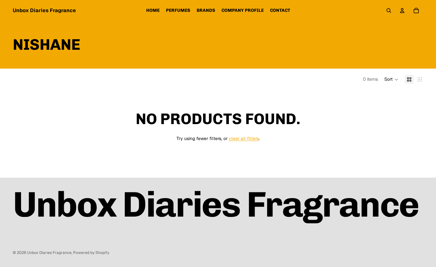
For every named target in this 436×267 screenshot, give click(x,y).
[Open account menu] (402, 11)
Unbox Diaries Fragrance (49, 252)
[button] (391, 79)
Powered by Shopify (91, 252)
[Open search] (389, 11)
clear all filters (244, 138)
